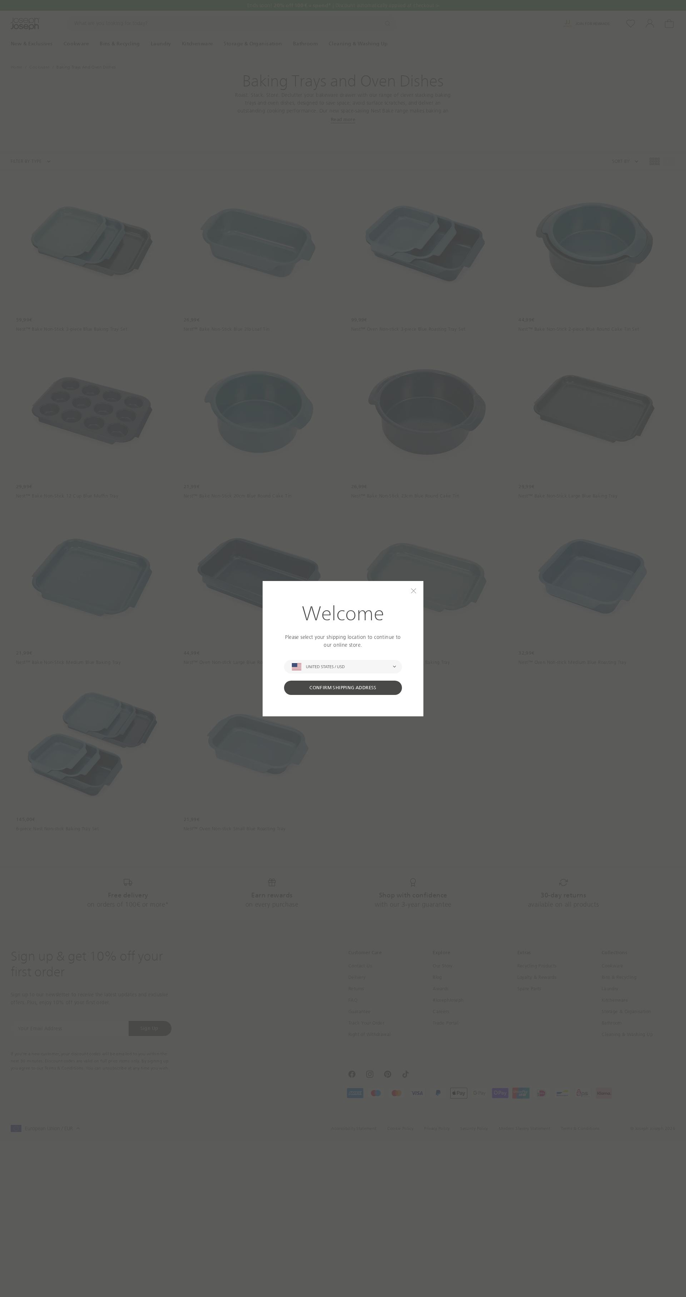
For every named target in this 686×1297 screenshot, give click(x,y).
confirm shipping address (342, 687)
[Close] (413, 591)
